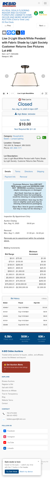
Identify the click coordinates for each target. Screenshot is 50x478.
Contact (5, 403)
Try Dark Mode (11, 471)
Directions (29, 171)
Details (8, 171)
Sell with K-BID (7, 387)
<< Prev (8, 25)
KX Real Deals (8, 22)
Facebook (9, 431)
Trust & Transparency (10, 393)
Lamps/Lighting (17, 138)
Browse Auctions (8, 381)
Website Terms (7, 400)
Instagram (9, 436)
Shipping (40, 171)
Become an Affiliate (9, 390)
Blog (3, 397)
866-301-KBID (12, 415)
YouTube (9, 442)
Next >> (42, 25)
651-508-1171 (16, 148)
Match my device (26, 471)
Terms (17, 171)
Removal (23, 176)
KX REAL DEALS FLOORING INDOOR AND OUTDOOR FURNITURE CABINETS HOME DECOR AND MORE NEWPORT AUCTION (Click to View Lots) (17, 15)
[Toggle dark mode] (39, 3)
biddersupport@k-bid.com (16, 419)
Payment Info (10, 176)
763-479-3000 (12, 413)
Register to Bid (7, 384)
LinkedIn (9, 448)
